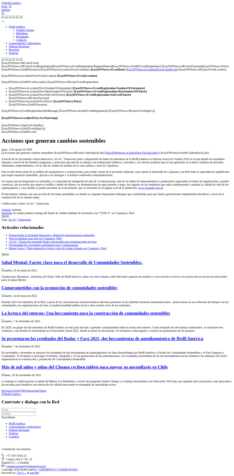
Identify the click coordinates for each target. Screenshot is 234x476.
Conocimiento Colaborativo (25, 43)
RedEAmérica (17, 26)
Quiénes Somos (25, 30)
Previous (6, 390)
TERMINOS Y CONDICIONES (58, 469)
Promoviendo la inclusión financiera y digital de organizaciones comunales (52, 235)
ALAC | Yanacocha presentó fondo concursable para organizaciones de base (53, 241)
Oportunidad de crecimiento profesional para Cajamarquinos (43, 245)
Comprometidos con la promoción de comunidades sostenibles (59, 287)
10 (26, 390)
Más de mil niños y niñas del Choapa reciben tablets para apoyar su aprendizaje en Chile (84, 367)
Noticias (13, 53)
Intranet (5, 10)
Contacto (21, 39)
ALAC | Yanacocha (19, 219)
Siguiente (6, 213)
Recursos (14, 49)
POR (5, 6)
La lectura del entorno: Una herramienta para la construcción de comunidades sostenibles (85, 313)
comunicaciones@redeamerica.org (26, 466)
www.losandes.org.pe (150, 187)
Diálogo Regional (19, 46)
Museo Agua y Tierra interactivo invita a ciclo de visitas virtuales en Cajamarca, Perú (57, 248)
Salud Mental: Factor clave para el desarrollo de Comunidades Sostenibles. (71, 262)
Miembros (22, 33)
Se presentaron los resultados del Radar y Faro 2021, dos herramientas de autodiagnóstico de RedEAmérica (102, 338)
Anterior (6, 209)
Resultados (22, 36)
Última (42, 390)
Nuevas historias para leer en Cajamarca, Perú (35, 238)
